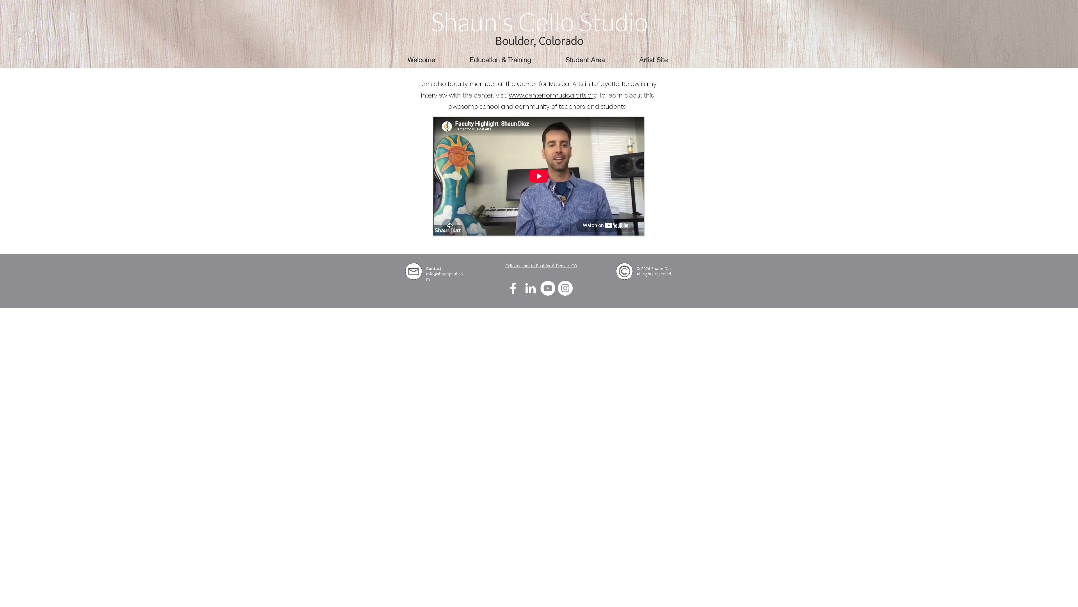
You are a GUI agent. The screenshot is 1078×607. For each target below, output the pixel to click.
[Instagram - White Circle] (565, 288)
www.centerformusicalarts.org (553, 95)
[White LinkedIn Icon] (530, 288)
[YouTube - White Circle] (547, 288)
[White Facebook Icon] (513, 288)
